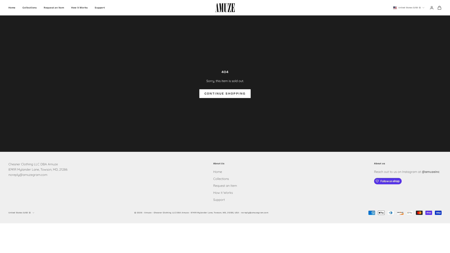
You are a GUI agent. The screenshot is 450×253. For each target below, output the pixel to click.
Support (100, 7)
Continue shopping (225, 93)
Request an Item (54, 7)
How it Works (79, 7)
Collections (29, 7)
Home (11, 7)
